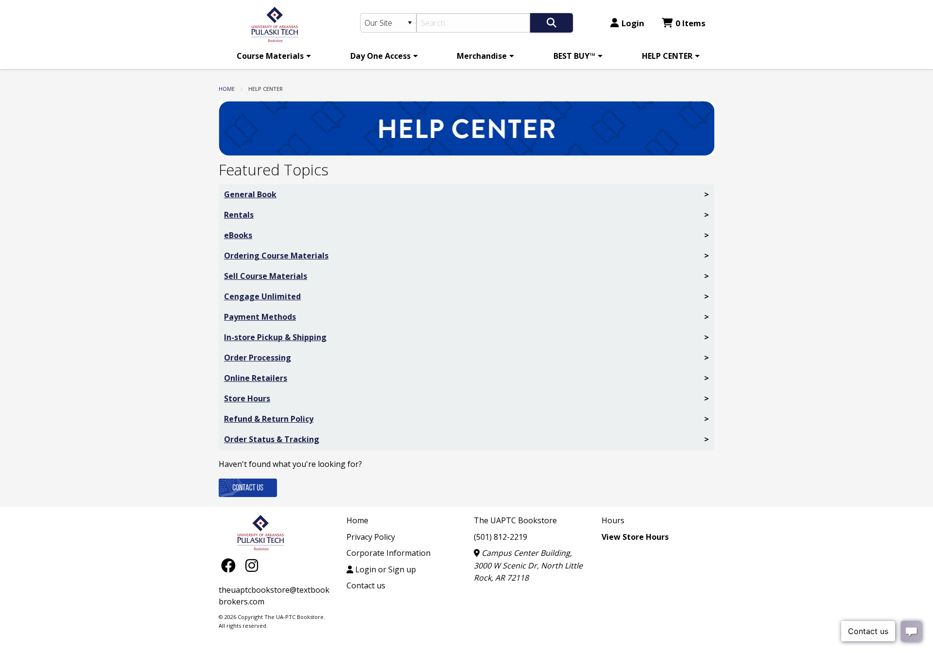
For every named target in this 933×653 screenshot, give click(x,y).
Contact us (365, 585)
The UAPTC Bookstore (515, 520)
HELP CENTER (667, 56)
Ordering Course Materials (276, 255)
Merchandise (482, 56)
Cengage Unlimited (262, 296)
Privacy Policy (370, 537)
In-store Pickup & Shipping (275, 337)
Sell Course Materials (265, 276)
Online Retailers (255, 378)
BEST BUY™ (574, 56)
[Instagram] (251, 565)
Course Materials (270, 56)
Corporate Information (388, 553)
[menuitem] (272, 56)
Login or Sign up (384, 569)
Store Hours (247, 398)
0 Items (690, 23)
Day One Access (380, 56)
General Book (250, 194)
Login (633, 23)
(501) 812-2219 (500, 537)
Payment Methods (260, 316)
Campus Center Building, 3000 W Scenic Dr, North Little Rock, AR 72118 (528, 565)
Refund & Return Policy (268, 418)
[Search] (551, 23)
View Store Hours (635, 537)
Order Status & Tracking (271, 439)
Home (227, 88)
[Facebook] (231, 565)
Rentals (239, 214)
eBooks (238, 235)
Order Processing (257, 357)
